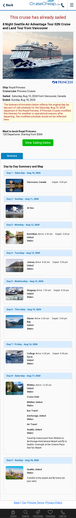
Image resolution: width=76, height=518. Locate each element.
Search (25, 516)
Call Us (62, 516)
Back (8, 5)
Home (13, 516)
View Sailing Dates (38, 142)
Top (24, 502)
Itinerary (12, 155)
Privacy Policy (54, 502)
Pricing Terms (36, 502)
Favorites (50, 516)
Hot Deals (38, 516)
